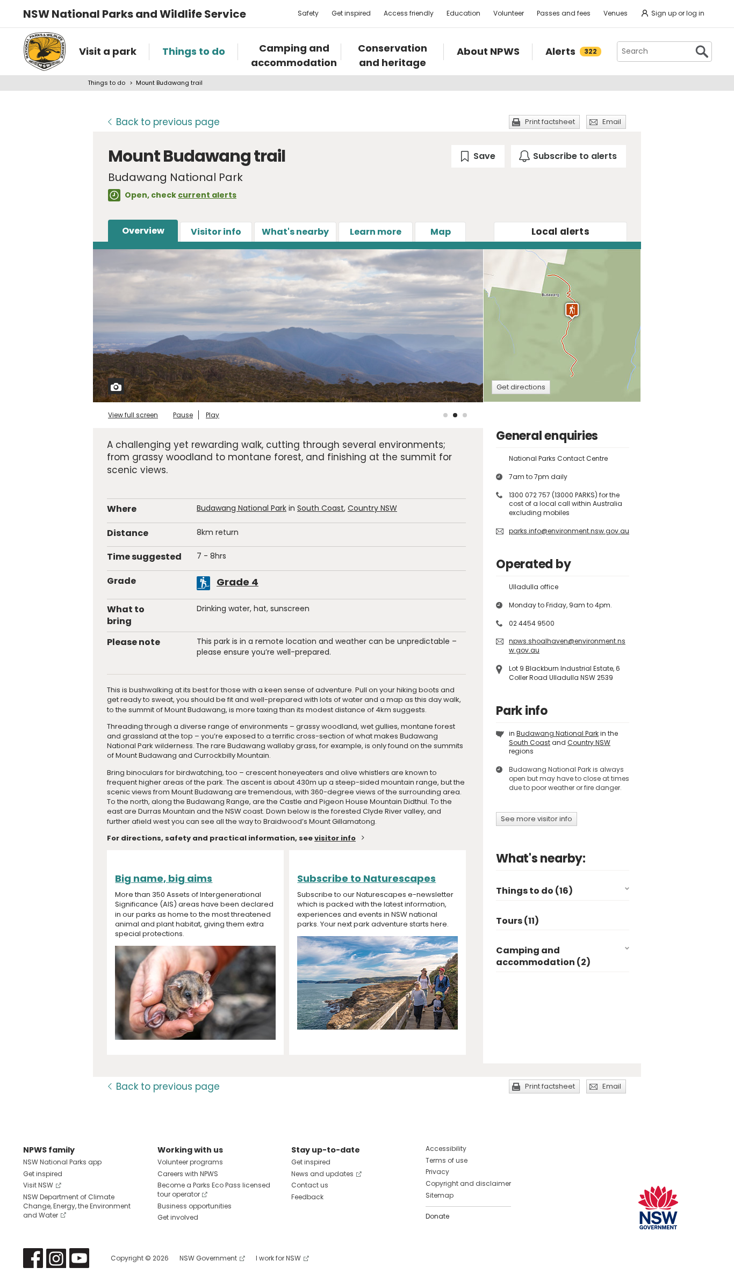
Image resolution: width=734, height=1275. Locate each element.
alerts (560, 231)
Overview (143, 230)
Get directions (520, 387)
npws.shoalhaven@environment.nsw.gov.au (567, 645)
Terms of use (446, 1160)
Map (440, 232)
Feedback (307, 1196)
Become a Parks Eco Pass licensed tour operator (213, 1189)
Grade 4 (237, 582)
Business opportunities (194, 1206)
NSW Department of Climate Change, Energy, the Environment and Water (77, 1206)
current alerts (207, 195)
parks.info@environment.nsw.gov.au (569, 530)
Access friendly (409, 13)
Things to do (106, 82)
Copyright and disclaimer (468, 1183)
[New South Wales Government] (658, 1207)
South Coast (320, 508)
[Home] (44, 51)
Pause (183, 414)
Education (463, 13)
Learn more (375, 232)
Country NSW (372, 508)
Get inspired (351, 13)
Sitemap (440, 1195)
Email (611, 122)
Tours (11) (517, 921)
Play (212, 414)
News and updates (322, 1173)
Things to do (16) (534, 891)
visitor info (335, 838)
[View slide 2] (455, 415)
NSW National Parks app (62, 1162)
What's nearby (295, 232)
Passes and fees (564, 13)
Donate (437, 1216)
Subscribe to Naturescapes (366, 878)
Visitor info (216, 232)
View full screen (133, 414)
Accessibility (446, 1148)
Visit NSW (38, 1185)
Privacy (437, 1171)
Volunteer (508, 13)
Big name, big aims (163, 878)
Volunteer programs (190, 1162)
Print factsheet (550, 122)
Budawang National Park (241, 508)
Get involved (177, 1217)
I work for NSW (278, 1258)
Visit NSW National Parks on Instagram (56, 1258)
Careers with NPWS (187, 1173)
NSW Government (208, 1258)
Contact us (309, 1185)
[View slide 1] (445, 415)
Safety (308, 13)
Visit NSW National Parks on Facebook (33, 1258)
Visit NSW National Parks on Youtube (79, 1258)
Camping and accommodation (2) (543, 956)
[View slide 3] (465, 415)
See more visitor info (536, 819)
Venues (615, 13)
